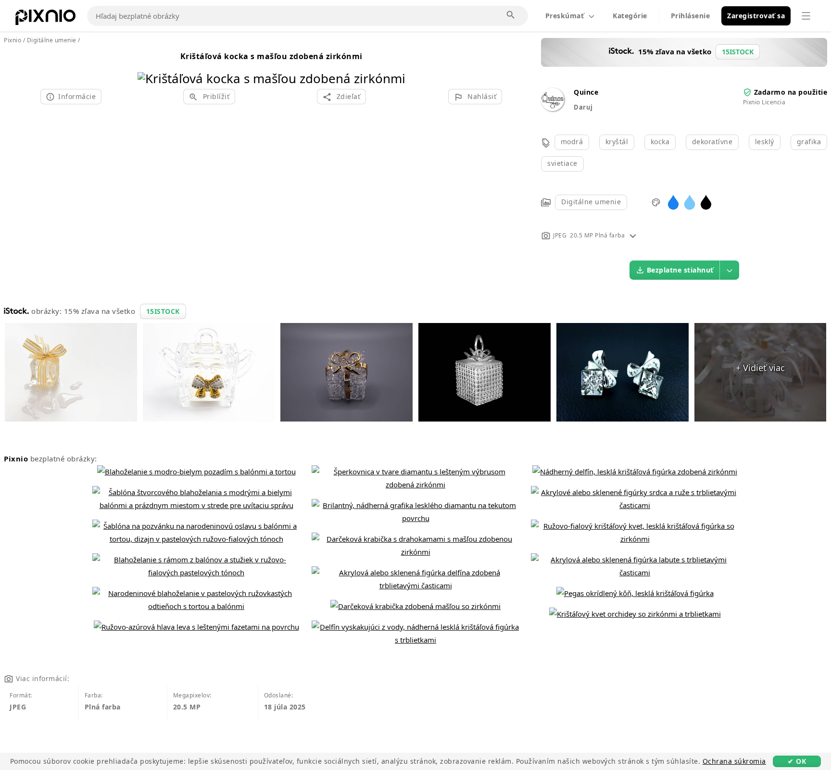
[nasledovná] (394, 66)
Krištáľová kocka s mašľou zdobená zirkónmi (271, 56)
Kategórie (630, 15)
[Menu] (806, 15)
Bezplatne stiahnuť (680, 269)
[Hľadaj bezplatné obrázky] (511, 15)
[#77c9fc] (689, 201)
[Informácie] (633, 235)
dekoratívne (712, 141)
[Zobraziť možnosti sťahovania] (729, 270)
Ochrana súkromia (734, 761)
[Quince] (552, 108)
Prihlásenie (690, 15)
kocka (660, 141)
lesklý (764, 141)
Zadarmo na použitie (791, 92)
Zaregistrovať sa (756, 15)
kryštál (617, 141)
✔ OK (797, 761)
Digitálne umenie (591, 201)
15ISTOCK (163, 311)
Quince (586, 92)
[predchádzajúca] (148, 66)
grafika (809, 141)
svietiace (562, 163)
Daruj (583, 107)
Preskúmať (564, 15)
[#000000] (706, 201)
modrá (572, 141)
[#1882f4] (673, 201)
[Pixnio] (45, 19)
